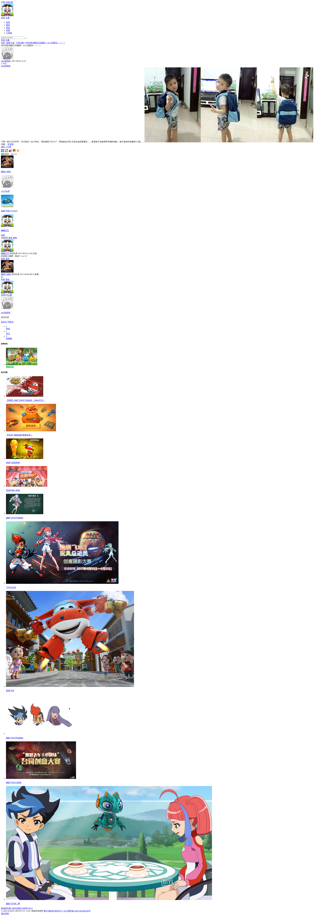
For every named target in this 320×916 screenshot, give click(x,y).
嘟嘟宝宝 (5, 253)
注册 (8, 18)
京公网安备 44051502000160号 (77, 911)
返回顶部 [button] (5, 914)
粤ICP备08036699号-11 (54, 911)
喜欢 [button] (4, 147)
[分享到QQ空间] (18, 150)
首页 (8, 22)
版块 (8, 25)
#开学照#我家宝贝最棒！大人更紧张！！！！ (45, 43)
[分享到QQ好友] (14, 150)
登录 (3, 18)
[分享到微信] (6, 150)
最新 (15, 238)
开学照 (11, 144)
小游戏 (9, 33)
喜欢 (8, 28)
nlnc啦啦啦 (5, 61)
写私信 (11, 322)
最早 (10, 238)
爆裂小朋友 (6, 274)
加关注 (4, 322)
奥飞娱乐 (13, 908)
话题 (8, 30)
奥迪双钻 (5, 908)
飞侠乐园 (20, 43)
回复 (3, 235)
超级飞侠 (10, 43)
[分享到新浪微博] (10, 150)
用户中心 (29, 908)
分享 (9, 147)
